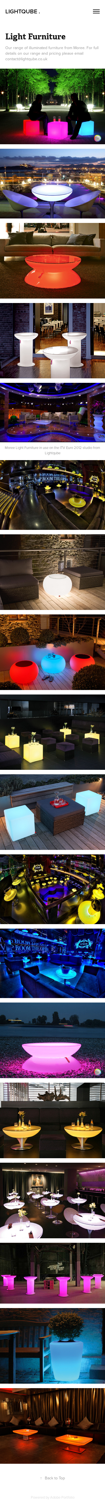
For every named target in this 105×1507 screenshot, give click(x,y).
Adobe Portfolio (62, 1497)
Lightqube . (22, 11)
